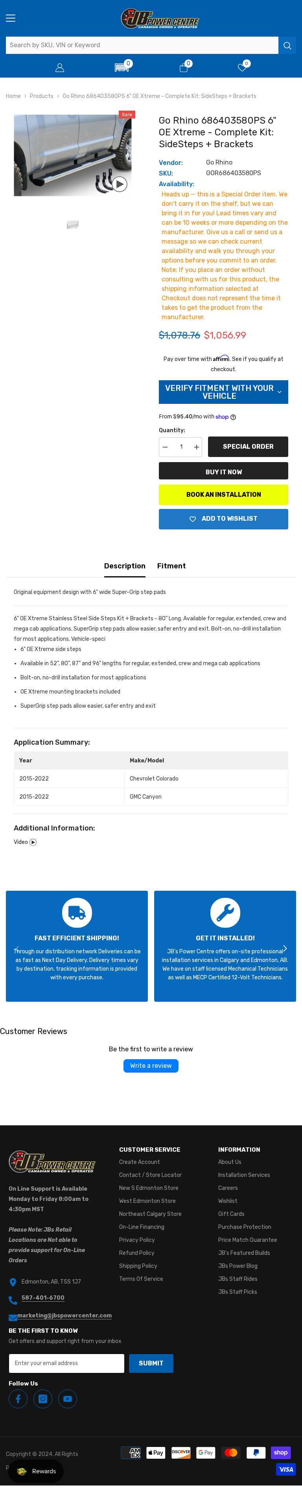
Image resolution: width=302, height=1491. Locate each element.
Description (124, 566)
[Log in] (59, 67)
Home (13, 96)
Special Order (248, 446)
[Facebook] (18, 1398)
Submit (151, 1363)
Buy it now (224, 472)
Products (41, 96)
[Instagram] (42, 1398)
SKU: (166, 173)
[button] (122, 67)
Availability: (176, 184)
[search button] (287, 45)
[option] (72, 155)
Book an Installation (223, 494)
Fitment (171, 566)
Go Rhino (219, 162)
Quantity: (172, 430)
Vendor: (171, 162)
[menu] (10, 18)
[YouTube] (67, 1398)
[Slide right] (284, 949)
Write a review (151, 1065)
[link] (77, 946)
